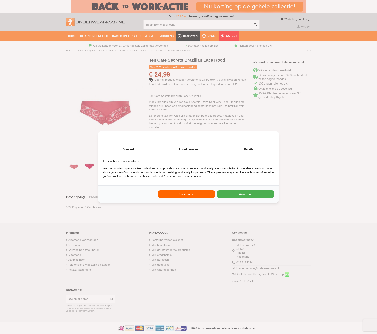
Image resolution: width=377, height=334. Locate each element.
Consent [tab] (128, 149)
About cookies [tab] (188, 149)
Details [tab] (248, 149)
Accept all (245, 194)
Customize (186, 194)
